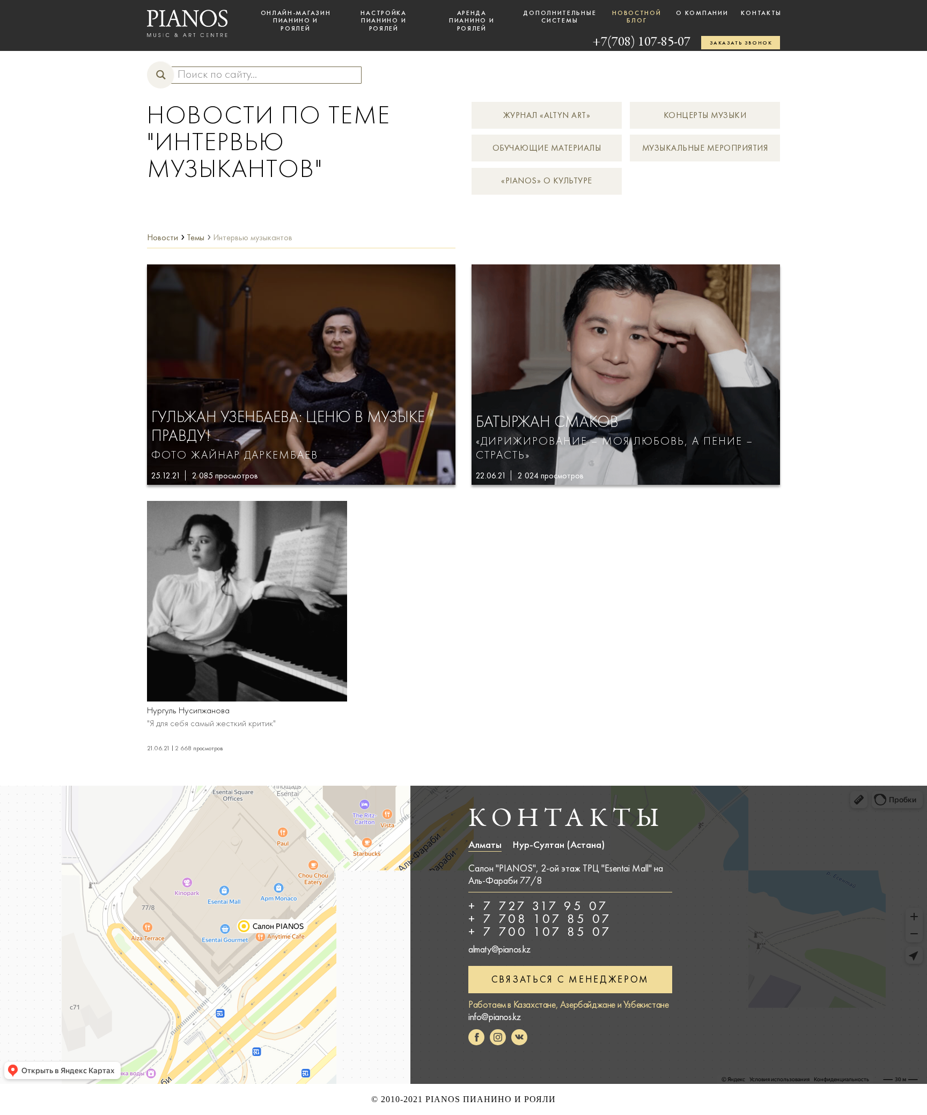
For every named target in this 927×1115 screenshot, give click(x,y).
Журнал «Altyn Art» (547, 115)
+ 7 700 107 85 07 (540, 931)
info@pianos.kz (494, 1017)
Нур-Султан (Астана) (558, 845)
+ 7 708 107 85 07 (540, 918)
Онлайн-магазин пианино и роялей (296, 20)
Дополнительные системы (559, 16)
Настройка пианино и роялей (383, 20)
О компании (702, 13)
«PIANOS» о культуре (546, 180)
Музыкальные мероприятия (705, 148)
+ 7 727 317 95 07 (538, 905)
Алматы (485, 845)
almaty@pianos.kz (499, 949)
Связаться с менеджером (570, 979)
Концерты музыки (705, 115)
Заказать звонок (741, 43)
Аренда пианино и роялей (471, 20)
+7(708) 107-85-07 (641, 42)
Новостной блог (636, 16)
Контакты (761, 13)
